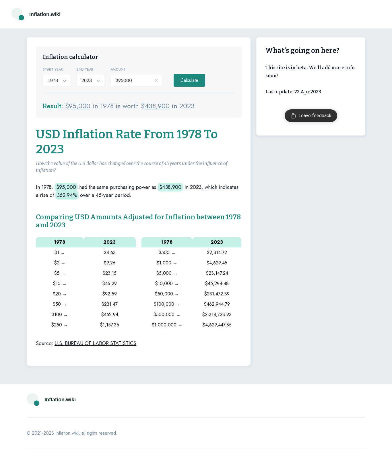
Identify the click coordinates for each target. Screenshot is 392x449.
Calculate (189, 80)
